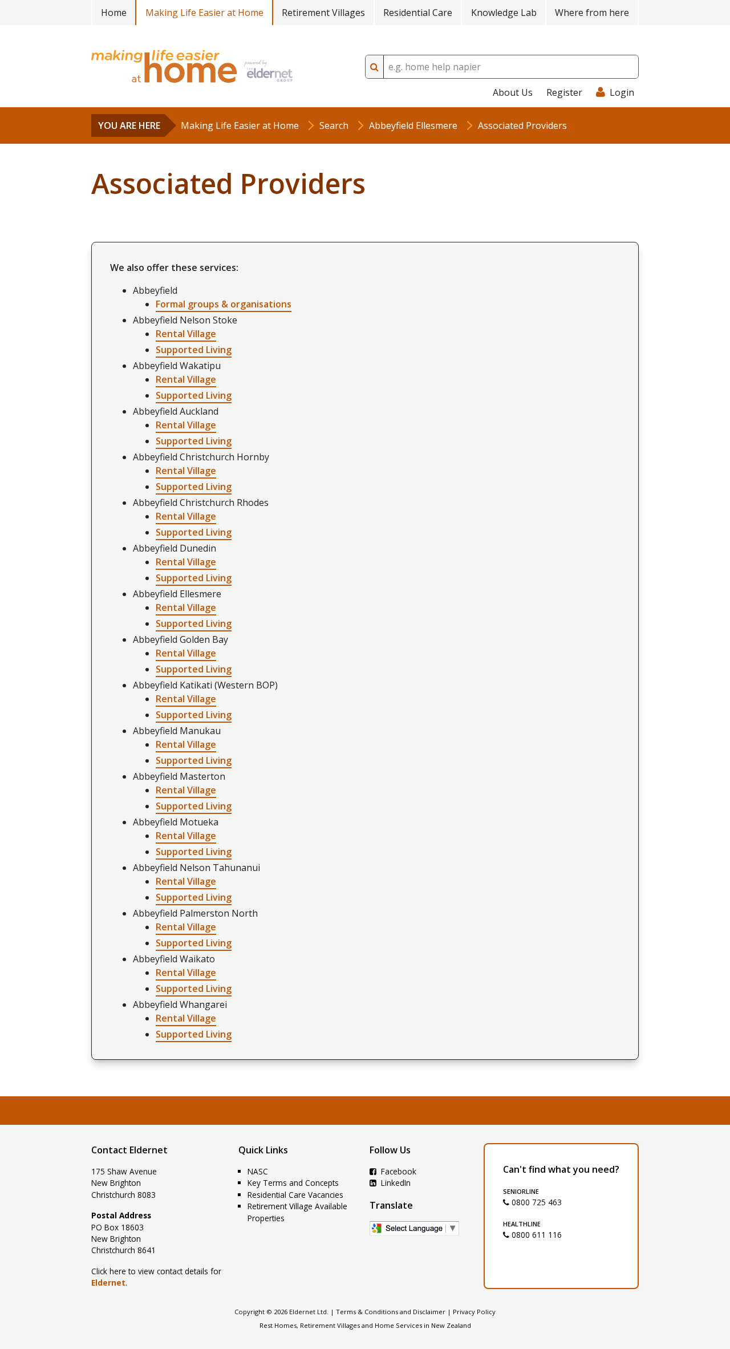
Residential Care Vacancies (295, 1194)
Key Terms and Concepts (293, 1182)
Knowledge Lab (504, 12)
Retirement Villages (323, 12)
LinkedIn (395, 1182)
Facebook (397, 1171)
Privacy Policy (474, 1311)
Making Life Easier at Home (204, 12)
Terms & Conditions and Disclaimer (390, 1311)
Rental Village (186, 333)
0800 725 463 (535, 1202)
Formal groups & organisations (223, 304)
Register (564, 92)
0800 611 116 (535, 1234)
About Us (513, 92)
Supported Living (194, 349)
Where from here (592, 12)
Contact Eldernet (129, 1150)
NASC (258, 1171)
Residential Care (417, 12)
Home (114, 12)
